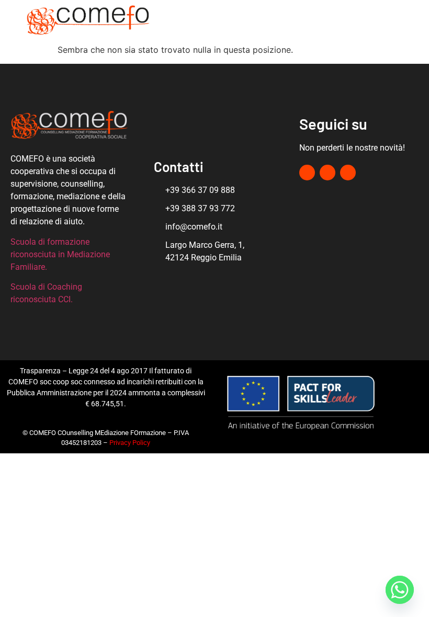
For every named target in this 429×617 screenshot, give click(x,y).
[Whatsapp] (400, 590)
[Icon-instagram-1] (324, 22)
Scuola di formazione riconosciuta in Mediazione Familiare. (60, 254)
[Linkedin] (340, 22)
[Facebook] (307, 22)
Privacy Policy (129, 443)
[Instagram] (327, 172)
